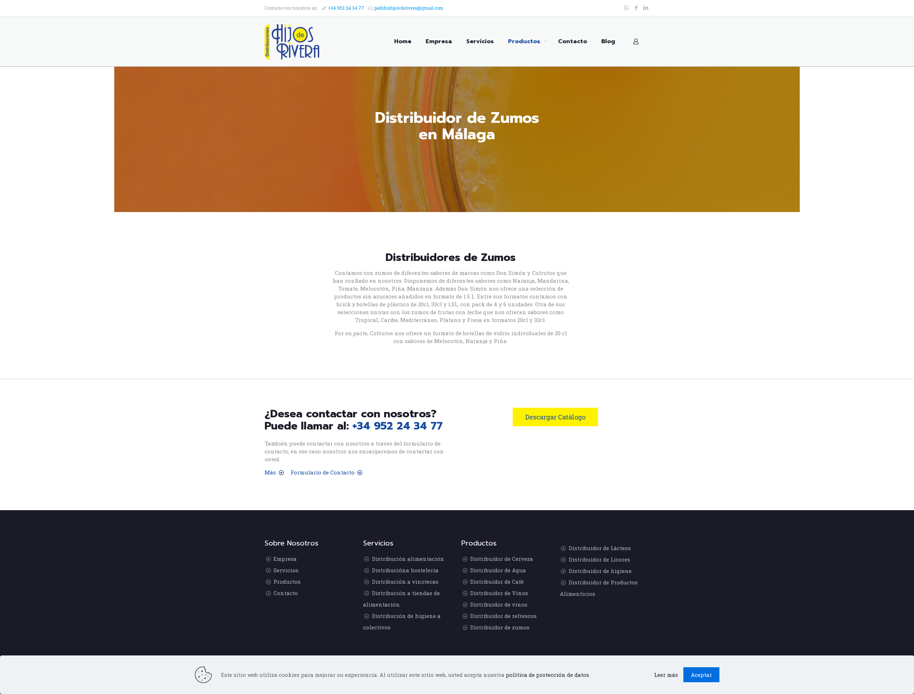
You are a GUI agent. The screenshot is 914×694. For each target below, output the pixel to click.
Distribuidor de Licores (599, 559)
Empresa (285, 558)
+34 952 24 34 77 (346, 8)
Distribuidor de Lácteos (600, 548)
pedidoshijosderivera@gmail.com (409, 8)
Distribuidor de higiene (600, 570)
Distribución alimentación (408, 558)
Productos (287, 581)
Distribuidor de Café (497, 581)
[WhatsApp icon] (626, 7)
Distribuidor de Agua (498, 570)
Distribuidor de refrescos (503, 615)
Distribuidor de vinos (498, 604)
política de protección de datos (547, 674)
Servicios (285, 570)
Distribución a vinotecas (405, 581)
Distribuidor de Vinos (499, 593)
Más (270, 472)
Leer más (666, 674)
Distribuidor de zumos (499, 627)
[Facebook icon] (636, 7)
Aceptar (701, 674)
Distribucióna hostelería (405, 570)
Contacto (285, 593)
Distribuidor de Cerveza (501, 558)
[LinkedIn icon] (645, 7)
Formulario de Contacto (323, 472)
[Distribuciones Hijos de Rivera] (292, 41)
